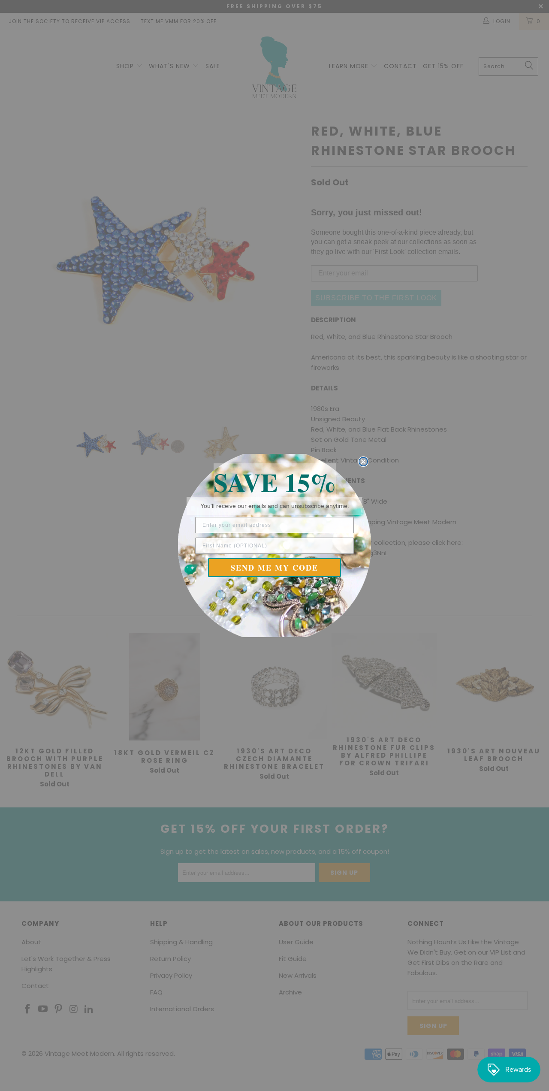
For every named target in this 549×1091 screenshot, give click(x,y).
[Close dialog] (363, 461)
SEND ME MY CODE (274, 567)
